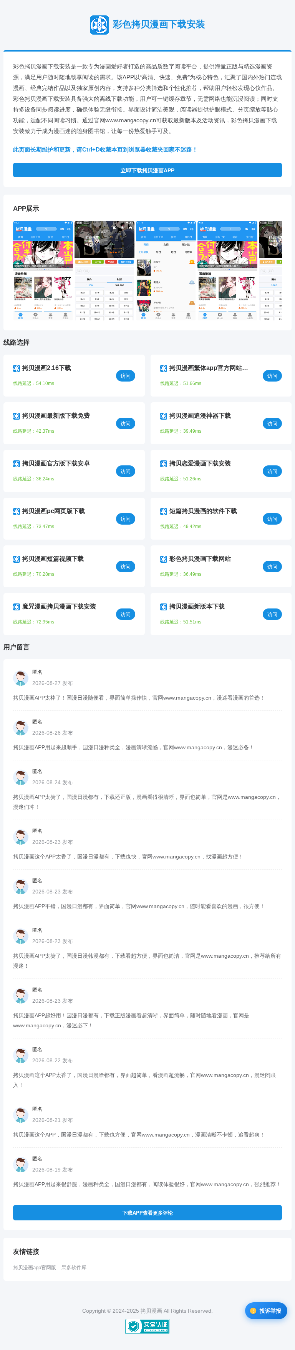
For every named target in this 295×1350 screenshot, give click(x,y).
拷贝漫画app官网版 (34, 1267)
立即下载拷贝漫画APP (147, 170)
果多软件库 (73, 1267)
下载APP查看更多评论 (148, 1213)
